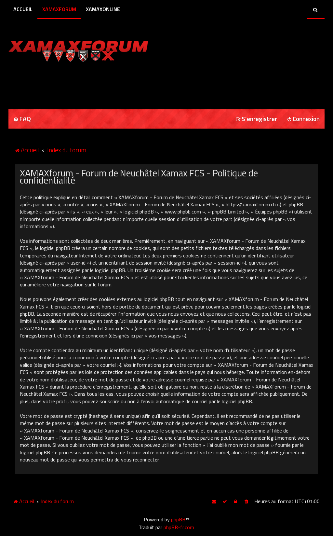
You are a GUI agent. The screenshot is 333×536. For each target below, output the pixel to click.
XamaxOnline (103, 9)
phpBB (178, 519)
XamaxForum (59, 9)
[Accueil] (90, 49)
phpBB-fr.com (179, 527)
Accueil (23, 9)
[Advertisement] (84, 83)
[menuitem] (22, 119)
